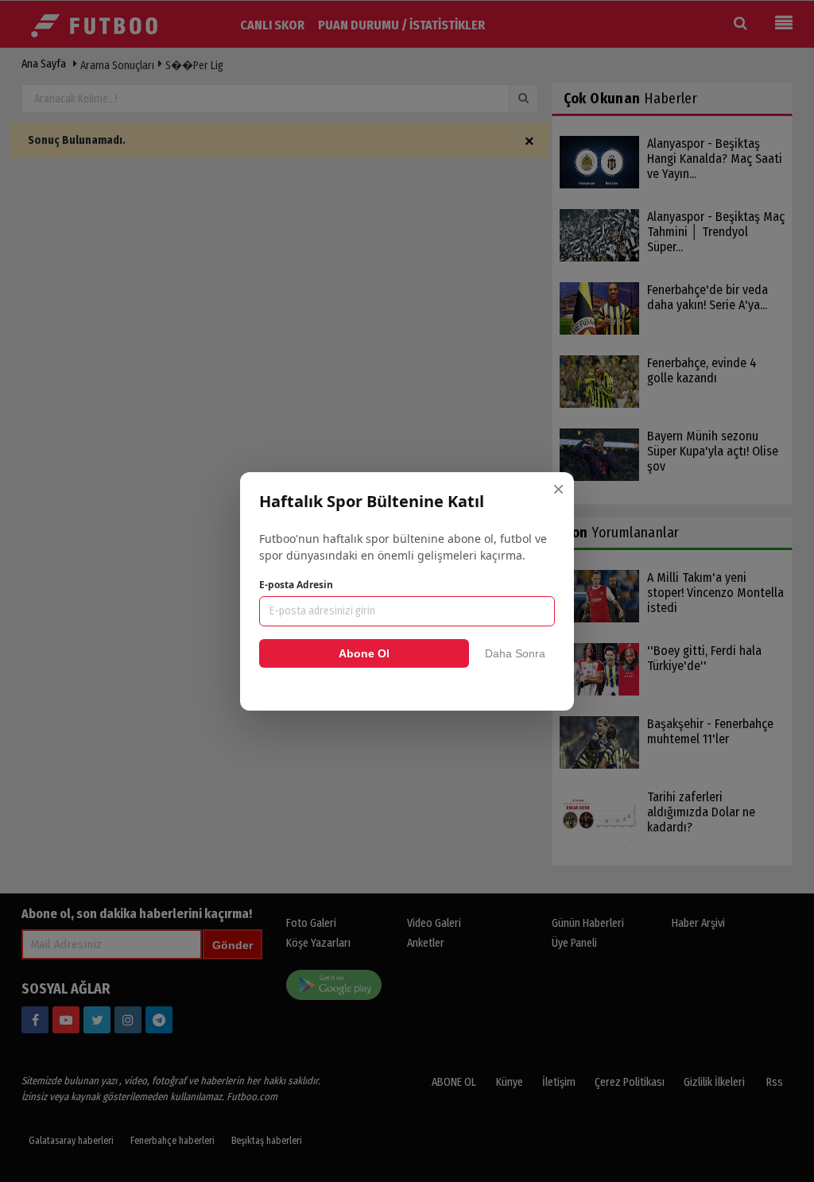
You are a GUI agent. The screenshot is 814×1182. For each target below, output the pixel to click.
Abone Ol (364, 653)
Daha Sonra (515, 653)
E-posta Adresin (296, 584)
